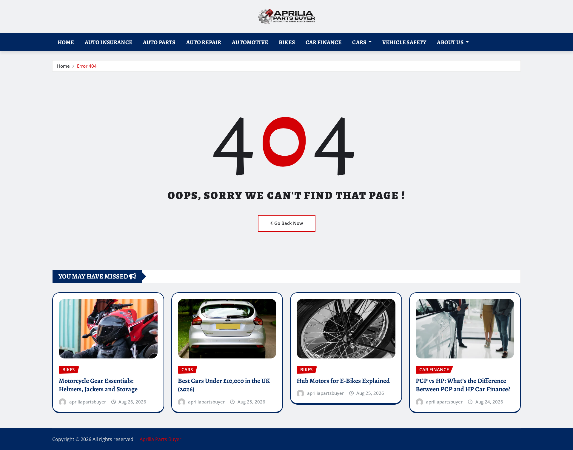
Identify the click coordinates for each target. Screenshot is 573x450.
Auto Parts (159, 42)
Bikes (287, 42)
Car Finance (324, 42)
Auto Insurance (108, 42)
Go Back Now (288, 223)
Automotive (250, 42)
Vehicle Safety (404, 42)
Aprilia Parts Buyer (160, 439)
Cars (359, 42)
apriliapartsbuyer (87, 402)
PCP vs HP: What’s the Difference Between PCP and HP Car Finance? (463, 385)
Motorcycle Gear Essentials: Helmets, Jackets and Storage (98, 385)
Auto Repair (203, 42)
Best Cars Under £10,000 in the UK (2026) (224, 385)
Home (66, 42)
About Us (450, 42)
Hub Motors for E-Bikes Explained (343, 380)
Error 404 (87, 66)
